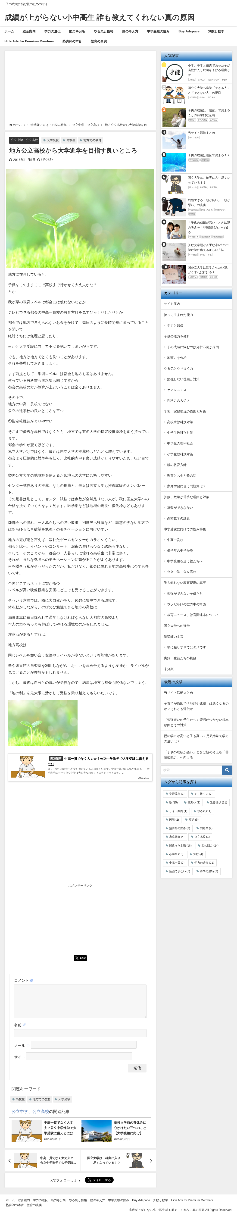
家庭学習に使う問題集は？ (186, 486)
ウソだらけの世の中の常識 (186, 604)
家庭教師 (176, 836)
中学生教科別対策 (180, 432)
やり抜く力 (203, 793)
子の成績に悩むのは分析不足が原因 (193, 347)
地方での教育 (92, 140)
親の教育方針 (177, 464)
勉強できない (179, 871)
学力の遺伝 (52, 31)
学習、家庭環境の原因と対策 (185, 411)
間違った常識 (180, 845)
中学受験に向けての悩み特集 (185, 529)
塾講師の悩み (179, 828)
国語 (174, 819)
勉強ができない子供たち (185, 593)
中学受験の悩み (158, 31)
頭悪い (194, 802)
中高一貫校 (175, 539)
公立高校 (202, 836)
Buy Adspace (189, 31)
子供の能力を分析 (177, 336)
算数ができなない (180, 507)
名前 (20, 1025)
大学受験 (53, 140)
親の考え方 (130, 31)
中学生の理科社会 (180, 443)
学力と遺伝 (175, 325)
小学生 (176, 854)
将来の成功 (209, 871)
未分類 (169, 669)
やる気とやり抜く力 (178, 368)
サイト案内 (172, 303)
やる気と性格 (103, 31)
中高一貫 (176, 862)
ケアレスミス (177, 389)
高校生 (70, 140)
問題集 (206, 828)
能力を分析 (77, 31)
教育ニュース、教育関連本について (193, 614)
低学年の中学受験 (180, 550)
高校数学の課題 (178, 518)
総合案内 (29, 31)
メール (22, 1045)
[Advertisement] (80, 88)
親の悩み (210, 845)
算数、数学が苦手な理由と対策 (186, 497)
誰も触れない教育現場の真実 (185, 582)
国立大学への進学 (177, 625)
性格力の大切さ (178, 400)
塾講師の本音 (72, 41)
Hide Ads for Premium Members (29, 41)
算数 (198, 854)
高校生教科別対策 (180, 422)
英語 (194, 819)
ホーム (9, 31)
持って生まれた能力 (178, 314)
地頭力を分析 (177, 357)
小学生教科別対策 (180, 454)
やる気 (204, 811)
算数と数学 (216, 31)
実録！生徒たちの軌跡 (180, 658)
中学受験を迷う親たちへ (185, 561)
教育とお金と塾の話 (181, 475)
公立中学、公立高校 (24, 139)
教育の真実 (99, 41)
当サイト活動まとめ (178, 692)
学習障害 (176, 793)
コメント (24, 980)
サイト (19, 1057)
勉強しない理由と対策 (183, 379)
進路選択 (218, 802)
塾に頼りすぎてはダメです (186, 647)
